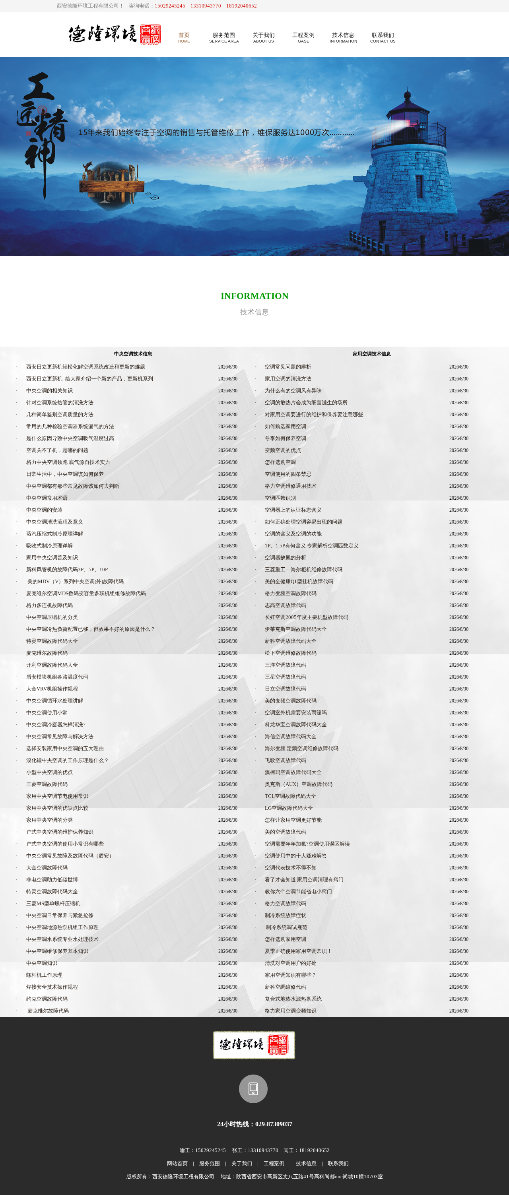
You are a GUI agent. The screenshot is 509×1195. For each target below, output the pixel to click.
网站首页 (177, 1163)
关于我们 (241, 1163)
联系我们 (338, 1163)
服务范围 (209, 1163)
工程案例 (274, 1163)
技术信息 (306, 1163)
